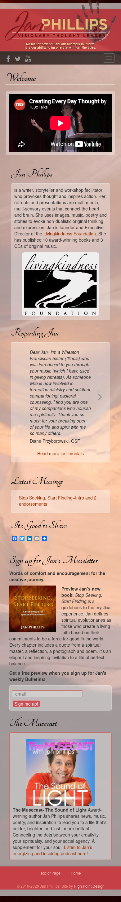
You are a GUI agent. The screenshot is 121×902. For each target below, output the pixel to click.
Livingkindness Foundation (69, 233)
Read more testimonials (60, 453)
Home (76, 872)
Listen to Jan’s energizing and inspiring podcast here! (52, 850)
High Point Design (89, 886)
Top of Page (50, 872)
